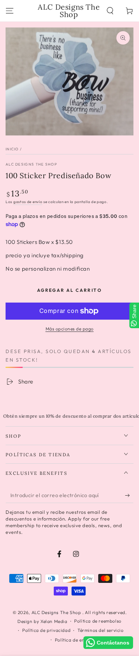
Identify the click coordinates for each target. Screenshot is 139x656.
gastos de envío (28, 201)
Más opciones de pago (70, 329)
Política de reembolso (98, 621)
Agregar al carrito (69, 290)
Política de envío (73, 640)
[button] (110, 10)
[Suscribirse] (129, 495)
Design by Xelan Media (42, 621)
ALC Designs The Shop (31, 164)
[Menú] (9, 10)
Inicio (12, 149)
